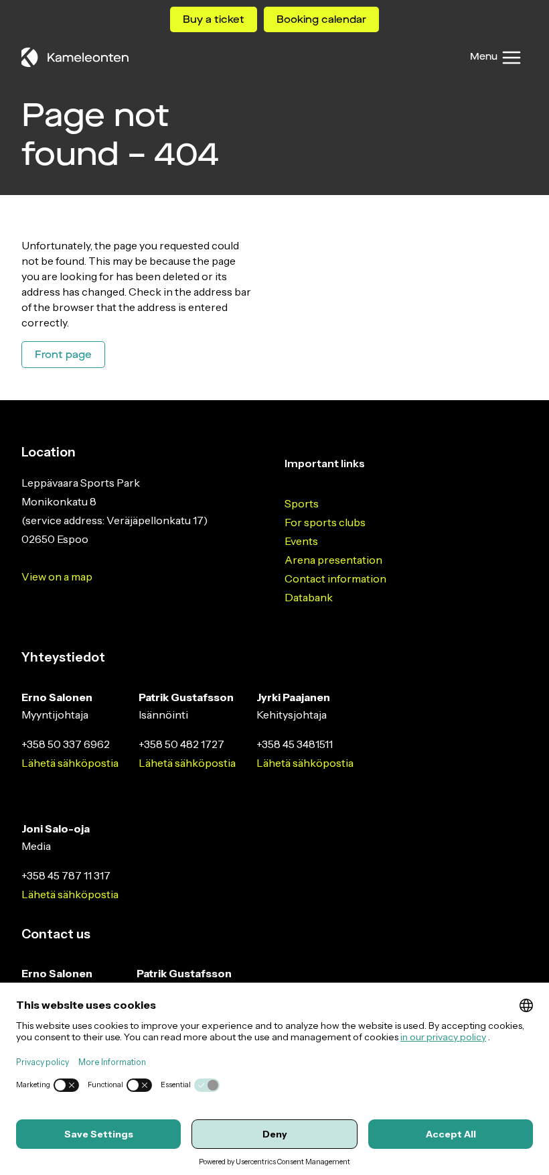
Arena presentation (333, 559)
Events (301, 541)
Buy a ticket (213, 19)
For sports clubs (325, 522)
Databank (309, 597)
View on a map (56, 576)
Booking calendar (321, 19)
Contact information (335, 578)
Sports (302, 503)
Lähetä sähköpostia (70, 762)
